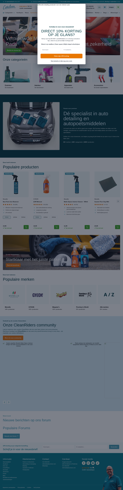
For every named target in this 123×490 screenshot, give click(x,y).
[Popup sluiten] (83, 6)
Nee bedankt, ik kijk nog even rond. (61, 61)
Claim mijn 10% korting (61, 56)
